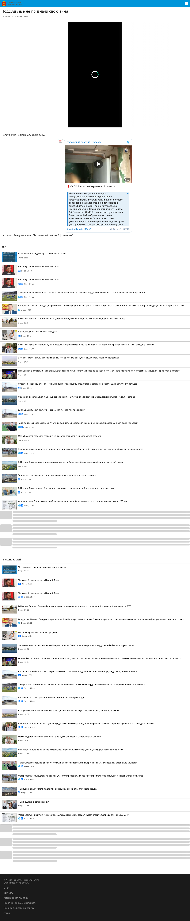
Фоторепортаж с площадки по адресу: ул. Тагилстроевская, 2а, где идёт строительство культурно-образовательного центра (80, 449)
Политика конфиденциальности (20, 902)
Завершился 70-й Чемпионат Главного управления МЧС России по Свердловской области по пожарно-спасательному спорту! (81, 292)
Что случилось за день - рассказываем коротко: (42, 253)
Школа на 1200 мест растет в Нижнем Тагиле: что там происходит (51, 410)
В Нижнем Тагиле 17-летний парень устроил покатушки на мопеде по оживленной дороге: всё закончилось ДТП (74, 318)
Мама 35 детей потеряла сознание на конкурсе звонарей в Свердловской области (59, 436)
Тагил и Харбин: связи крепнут (33, 802)
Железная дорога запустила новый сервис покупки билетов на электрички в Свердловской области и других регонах (76, 397)
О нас (6, 887)
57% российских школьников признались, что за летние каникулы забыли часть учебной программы (68, 358)
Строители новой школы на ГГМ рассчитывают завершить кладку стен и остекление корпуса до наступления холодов (77, 384)
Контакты (8, 892)
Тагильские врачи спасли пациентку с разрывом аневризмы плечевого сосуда (57, 475)
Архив (7, 913)
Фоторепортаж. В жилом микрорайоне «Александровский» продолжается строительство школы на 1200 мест (73, 501)
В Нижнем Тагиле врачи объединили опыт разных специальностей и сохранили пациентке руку (66, 488)
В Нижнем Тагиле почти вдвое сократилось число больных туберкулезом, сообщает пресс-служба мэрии (71, 462)
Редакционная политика (16, 897)
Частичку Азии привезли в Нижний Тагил (38, 266)
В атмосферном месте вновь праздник (37, 331)
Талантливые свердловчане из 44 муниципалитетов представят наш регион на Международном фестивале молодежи (78, 423)
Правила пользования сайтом (19, 907)
